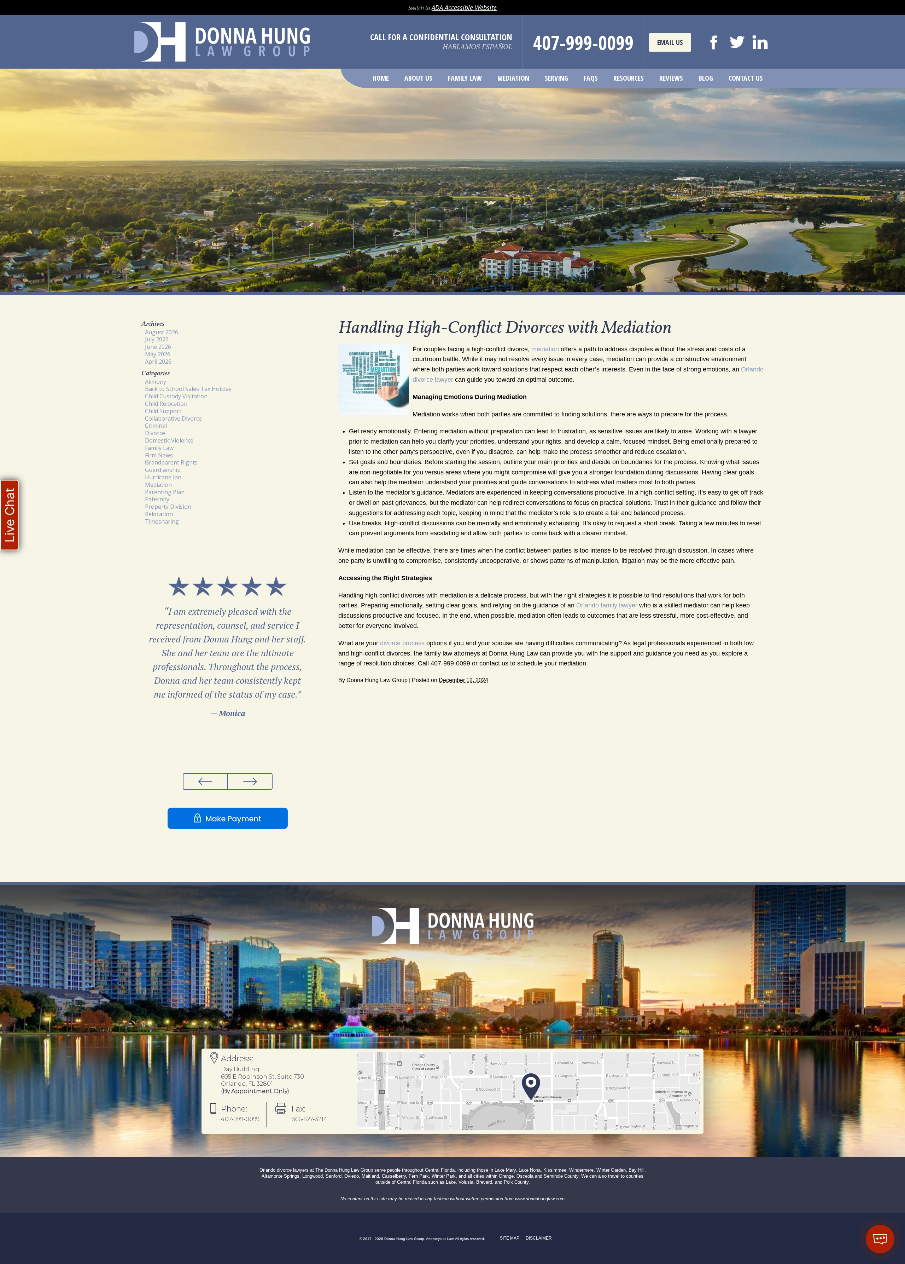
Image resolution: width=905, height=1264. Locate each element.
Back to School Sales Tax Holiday (188, 389)
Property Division (168, 506)
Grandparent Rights (171, 462)
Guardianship (163, 470)
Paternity (157, 499)
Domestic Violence (169, 440)
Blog (706, 78)
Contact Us (746, 78)
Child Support (163, 411)
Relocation (159, 514)
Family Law (465, 78)
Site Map (509, 1238)
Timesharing (162, 521)
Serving (556, 78)
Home (381, 78)
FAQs (591, 78)
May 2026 (157, 354)
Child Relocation (166, 404)
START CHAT (847, 1201)
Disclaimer (539, 1238)
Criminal (156, 425)
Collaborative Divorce (173, 418)
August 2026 (161, 332)
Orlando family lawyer (606, 605)
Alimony (155, 382)
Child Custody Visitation (176, 396)
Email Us (670, 42)
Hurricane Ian (163, 477)
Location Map (528, 1091)
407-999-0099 (583, 42)
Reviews (671, 78)
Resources (628, 78)
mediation (545, 349)
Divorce (155, 433)
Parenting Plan (165, 492)
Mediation (513, 78)
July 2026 (157, 339)
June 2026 (158, 347)
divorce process (402, 643)
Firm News (159, 455)
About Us (418, 78)
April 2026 (158, 361)
